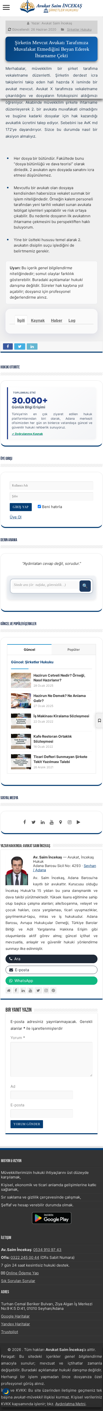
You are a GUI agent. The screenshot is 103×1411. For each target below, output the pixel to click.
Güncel (29, 649)
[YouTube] (30, 990)
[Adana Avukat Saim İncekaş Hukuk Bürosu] (51, 6)
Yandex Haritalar (15, 1324)
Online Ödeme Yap (22, 1273)
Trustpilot (9, 1331)
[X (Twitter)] (38, 990)
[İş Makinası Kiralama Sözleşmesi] (21, 720)
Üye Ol (16, 517)
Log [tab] (72, 320)
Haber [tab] (56, 320)
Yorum (17, 1037)
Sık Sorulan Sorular (18, 1280)
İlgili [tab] (21, 320)
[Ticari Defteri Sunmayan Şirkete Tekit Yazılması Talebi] (21, 761)
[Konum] (60, 822)
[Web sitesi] (9, 990)
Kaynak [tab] (38, 320)
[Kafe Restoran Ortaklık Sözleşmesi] (21, 741)
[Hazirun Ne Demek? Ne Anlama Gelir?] (21, 700)
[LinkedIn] (42, 822)
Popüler (74, 649)
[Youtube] (52, 822)
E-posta (17, 1105)
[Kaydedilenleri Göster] (99, 720)
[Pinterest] (53, 990)
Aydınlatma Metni (70, 1403)
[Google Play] (78, 822)
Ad (12, 1086)
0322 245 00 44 (24, 1257)
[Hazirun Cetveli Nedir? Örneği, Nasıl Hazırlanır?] (21, 680)
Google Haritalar (15, 1316)
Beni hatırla (51, 506)
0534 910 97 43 (47, 1249)
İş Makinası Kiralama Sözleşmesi (61, 716)
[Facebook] (24, 822)
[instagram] (70, 822)
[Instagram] (46, 990)
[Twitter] (34, 822)
